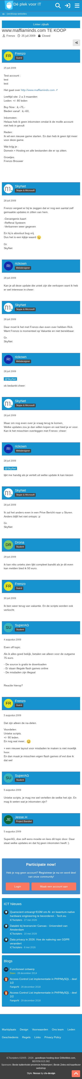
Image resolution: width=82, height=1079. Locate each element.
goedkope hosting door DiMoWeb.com (55, 1058)
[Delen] (76, 42)
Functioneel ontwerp (22, 969)
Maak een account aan (54, 886)
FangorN (14, 987)
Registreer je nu (49, 872)
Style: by (41, 1073)
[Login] (67, 5)
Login (17, 886)
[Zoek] (58, 5)
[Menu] (77, 5)
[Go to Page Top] (76, 1073)
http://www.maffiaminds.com (38, 90)
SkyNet (11, 378)
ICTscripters (16, 920)
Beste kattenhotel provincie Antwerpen (32, 1064)
